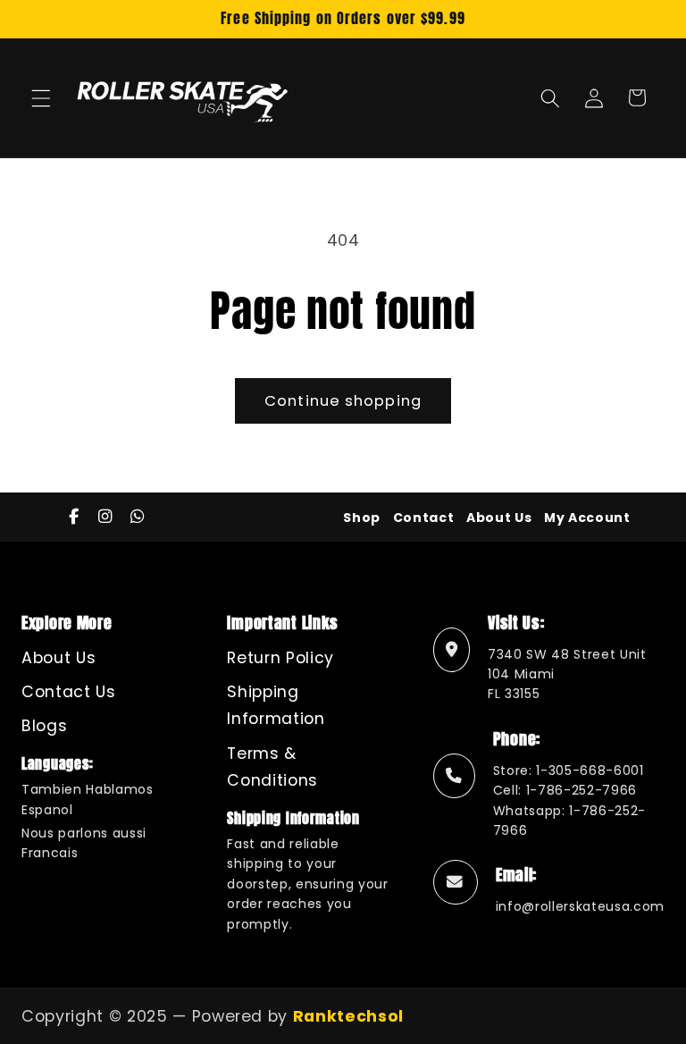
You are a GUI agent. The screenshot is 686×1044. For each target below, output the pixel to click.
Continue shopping (343, 401)
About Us (498, 517)
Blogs (44, 726)
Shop (362, 517)
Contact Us (68, 692)
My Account (587, 517)
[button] (41, 97)
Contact (424, 517)
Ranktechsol (348, 1016)
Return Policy (280, 658)
